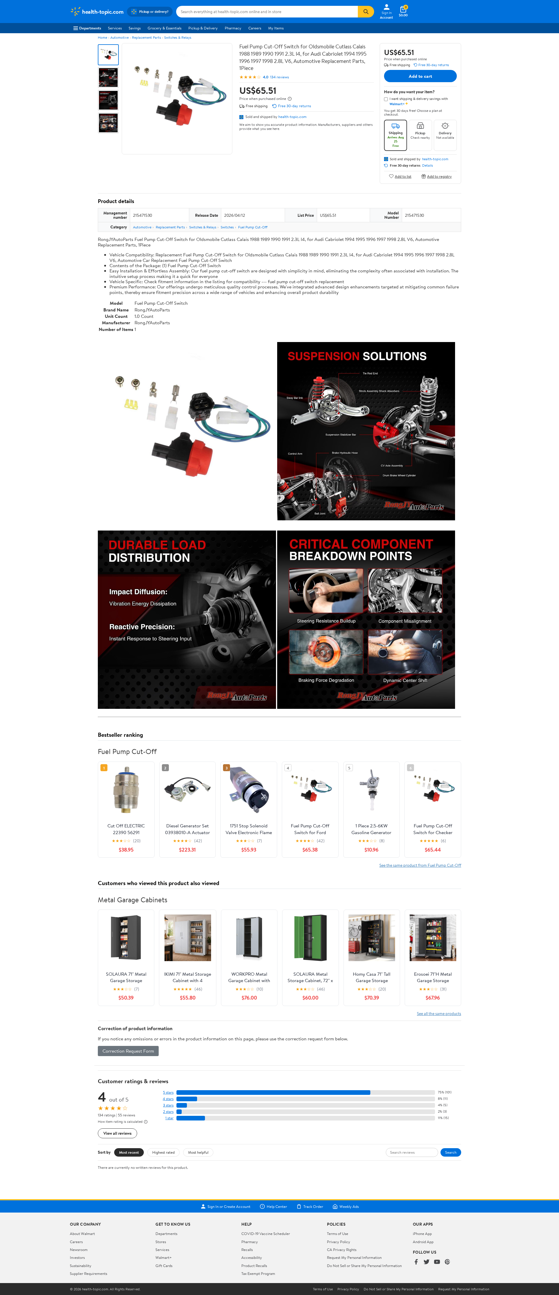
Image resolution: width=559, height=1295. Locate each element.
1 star (169, 1118)
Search (451, 1152)
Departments (90, 28)
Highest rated (163, 1152)
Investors (77, 1257)
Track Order (313, 1206)
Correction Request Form (128, 1051)
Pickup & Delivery (203, 28)
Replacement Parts (146, 37)
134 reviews (279, 77)
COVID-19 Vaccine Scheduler (265, 1233)
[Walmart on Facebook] (416, 1262)
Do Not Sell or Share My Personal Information (364, 1265)
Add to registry (439, 176)
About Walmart (82, 1233)
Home (102, 37)
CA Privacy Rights (341, 1249)
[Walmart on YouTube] (437, 1262)
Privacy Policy (338, 1241)
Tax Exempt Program (258, 1273)
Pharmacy (233, 28)
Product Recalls (254, 1265)
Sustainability (80, 1265)
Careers (254, 28)
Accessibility (251, 1257)
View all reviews (117, 1133)
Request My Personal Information (354, 1257)
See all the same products (439, 1013)
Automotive (119, 37)
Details (427, 165)
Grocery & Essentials (164, 28)
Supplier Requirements (88, 1273)
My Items (276, 28)
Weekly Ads (349, 1206)
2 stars (168, 1111)
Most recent (129, 1152)
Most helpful (198, 1152)
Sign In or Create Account (229, 1206)
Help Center (277, 1206)
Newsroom (79, 1249)
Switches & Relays (177, 37)
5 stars (168, 1092)
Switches (227, 227)
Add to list (403, 176)
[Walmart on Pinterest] (447, 1262)
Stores (160, 1241)
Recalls (247, 1249)
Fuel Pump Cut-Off (252, 227)
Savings (135, 28)
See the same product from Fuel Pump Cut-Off (420, 865)
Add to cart (420, 76)
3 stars (168, 1105)
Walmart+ (163, 1257)
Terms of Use (337, 1233)
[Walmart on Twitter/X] (426, 1262)
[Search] (366, 11)
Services (115, 28)
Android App (423, 1241)
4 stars (168, 1099)
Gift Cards (163, 1265)
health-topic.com (292, 116)
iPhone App (422, 1233)
